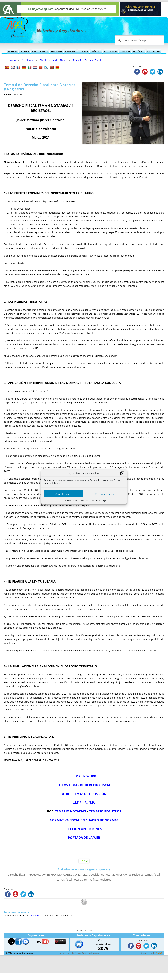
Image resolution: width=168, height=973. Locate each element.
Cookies (96, 953)
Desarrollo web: (151, 953)
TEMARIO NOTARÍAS (70, 811)
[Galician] (46, 67)
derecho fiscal (16, 874)
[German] (24, 67)
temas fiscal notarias (70, 879)
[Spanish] (7, 67)
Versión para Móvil (84, 930)
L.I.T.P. (77, 802)
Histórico (138, 51)
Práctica (96, 51)
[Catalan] (57, 67)
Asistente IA (153, 51)
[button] (122, 473)
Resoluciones (40, 51)
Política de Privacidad (84, 500)
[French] (18, 67)
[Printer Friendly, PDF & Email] (84, 861)
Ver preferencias (104, 493)
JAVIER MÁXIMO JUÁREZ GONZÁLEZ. (65, 874)
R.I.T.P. (90, 802)
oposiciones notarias (102, 874)
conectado (34, 915)
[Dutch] (35, 67)
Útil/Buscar (110, 51)
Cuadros (83, 51)
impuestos (33, 874)
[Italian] (30, 67)
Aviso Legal (101, 500)
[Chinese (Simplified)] (41, 67)
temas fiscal (152, 874)
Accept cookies (63, 493)
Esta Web (125, 51)
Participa (70, 51)
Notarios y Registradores (61, 30)
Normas (24, 51)
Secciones (56, 51)
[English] (13, 67)
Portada (12, 51)
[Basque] (52, 67)
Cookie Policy (68, 500)
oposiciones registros (129, 874)
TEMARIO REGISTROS (105, 811)
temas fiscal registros (97, 879)
